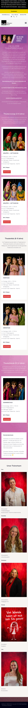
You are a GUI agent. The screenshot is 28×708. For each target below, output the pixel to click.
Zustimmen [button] (14, 11)
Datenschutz (9, 704)
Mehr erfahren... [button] (22, 6)
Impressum (3, 704)
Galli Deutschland (23, 704)
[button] (26, 23)
